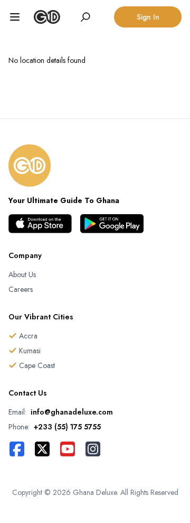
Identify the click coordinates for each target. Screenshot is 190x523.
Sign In (148, 17)
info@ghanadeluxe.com (72, 412)
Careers (20, 289)
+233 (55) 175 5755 (67, 426)
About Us (22, 274)
